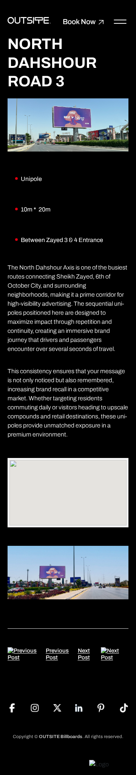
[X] (57, 707)
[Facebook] (12, 707)
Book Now (79, 22)
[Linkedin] (79, 707)
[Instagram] (34, 707)
